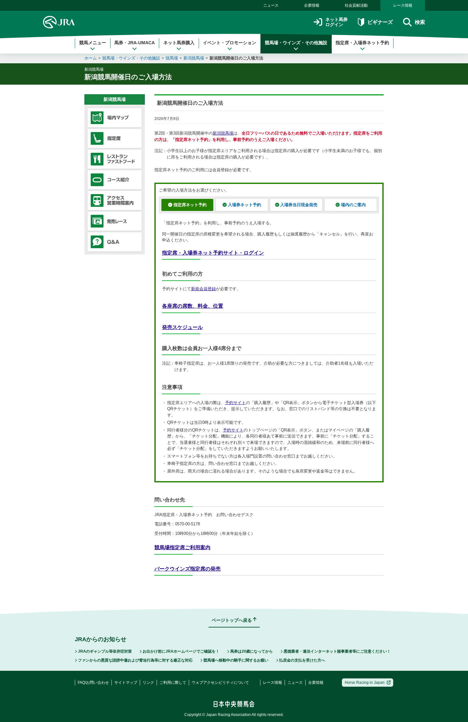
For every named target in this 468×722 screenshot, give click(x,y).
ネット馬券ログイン (336, 22)
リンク (148, 682)
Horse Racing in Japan (365, 682)
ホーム (90, 58)
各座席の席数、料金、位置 (192, 306)
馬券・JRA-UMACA (134, 42)
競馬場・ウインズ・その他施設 (296, 42)
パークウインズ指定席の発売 (187, 568)
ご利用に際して (173, 682)
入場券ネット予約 (244, 204)
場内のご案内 (353, 204)
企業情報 (311, 5)
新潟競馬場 (193, 58)
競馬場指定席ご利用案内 (182, 547)
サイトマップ (125, 682)
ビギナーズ (380, 22)
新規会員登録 (203, 288)
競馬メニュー (92, 42)
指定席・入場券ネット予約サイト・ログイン (213, 253)
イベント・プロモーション (229, 42)
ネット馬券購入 (179, 42)
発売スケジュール (182, 327)
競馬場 (172, 58)
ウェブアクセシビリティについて (220, 682)
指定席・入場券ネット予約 (362, 42)
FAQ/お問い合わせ (93, 682)
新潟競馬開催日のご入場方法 (236, 58)
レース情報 (402, 5)
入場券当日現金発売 (298, 204)
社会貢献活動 (356, 5)
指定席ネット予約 (190, 204)
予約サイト (235, 402)
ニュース (271, 5)
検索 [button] (420, 22)
